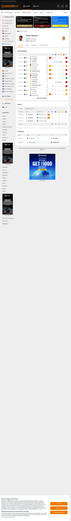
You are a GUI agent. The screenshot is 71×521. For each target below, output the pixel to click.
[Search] (58, 6)
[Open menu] (66, 6)
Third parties (40, 509)
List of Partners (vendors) (7, 517)
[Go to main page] (11, 6)
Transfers (34, 45)
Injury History (43, 45)
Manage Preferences (59, 512)
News (27, 45)
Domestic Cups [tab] (29, 108)
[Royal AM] (63, 38)
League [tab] (21, 108)
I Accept (59, 503)
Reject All (58, 508)
